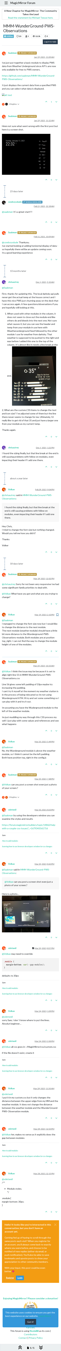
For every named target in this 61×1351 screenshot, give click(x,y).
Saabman (12, 53)
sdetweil (12, 810)
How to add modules (10, 841)
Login (19, 1278)
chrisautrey (13, 282)
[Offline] (5, 202)
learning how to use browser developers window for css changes (27, 846)
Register (10, 1278)
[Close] (55, 1224)
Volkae (11, 489)
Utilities (9, 36)
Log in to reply (50, 41)
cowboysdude (15, 202)
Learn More (45, 1316)
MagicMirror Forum (22, 3)
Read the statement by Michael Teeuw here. (30, 17)
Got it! (30, 1321)
